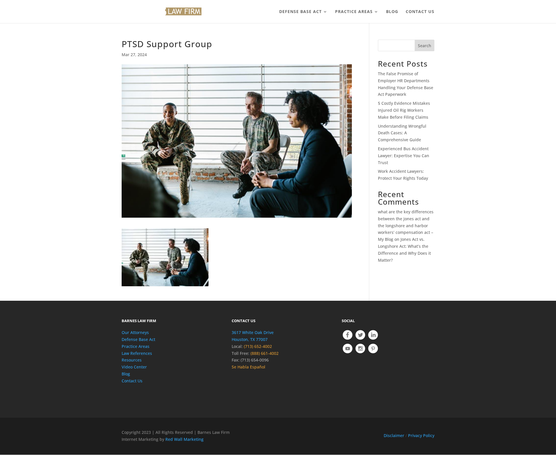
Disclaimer (394, 435)
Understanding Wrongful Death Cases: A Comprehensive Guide (402, 133)
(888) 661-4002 (264, 353)
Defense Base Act (138, 339)
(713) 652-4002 (258, 346)
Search (424, 45)
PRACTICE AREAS (354, 12)
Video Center (134, 367)
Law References (137, 353)
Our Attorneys (135, 332)
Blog (126, 374)
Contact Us (132, 381)
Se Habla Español (248, 367)
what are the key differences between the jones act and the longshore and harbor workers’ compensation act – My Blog (406, 225)
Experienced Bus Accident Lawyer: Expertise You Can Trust (403, 155)
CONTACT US (420, 12)
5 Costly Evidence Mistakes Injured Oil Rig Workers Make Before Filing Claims (404, 110)
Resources (132, 360)
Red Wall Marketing (184, 439)
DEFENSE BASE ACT (300, 12)
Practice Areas (135, 346)
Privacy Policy (421, 435)
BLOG (392, 12)
